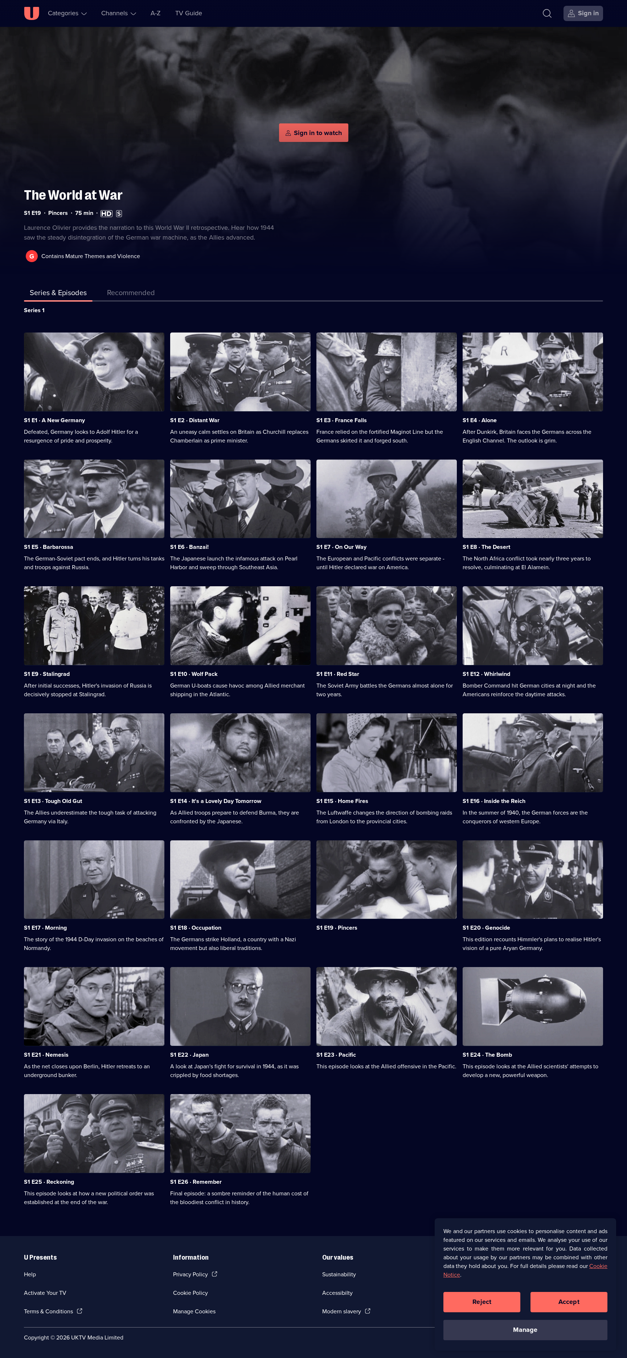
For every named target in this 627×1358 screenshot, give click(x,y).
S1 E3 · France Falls (341, 420)
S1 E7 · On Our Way (341, 547)
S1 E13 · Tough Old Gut (53, 801)
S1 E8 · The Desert (486, 547)
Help (30, 1274)
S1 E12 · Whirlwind (486, 674)
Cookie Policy (190, 1293)
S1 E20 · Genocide (486, 927)
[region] (525, 1284)
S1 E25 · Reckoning (49, 1182)
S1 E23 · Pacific (336, 1055)
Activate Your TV (45, 1293)
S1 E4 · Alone (480, 420)
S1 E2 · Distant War (195, 420)
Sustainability (339, 1274)
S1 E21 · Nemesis (46, 1055)
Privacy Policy (190, 1274)
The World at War (73, 195)
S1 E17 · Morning (45, 927)
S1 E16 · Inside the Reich (494, 801)
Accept (568, 1301)
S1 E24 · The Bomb (487, 1055)
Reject (481, 1301)
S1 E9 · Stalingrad (47, 674)
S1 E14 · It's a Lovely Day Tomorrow (215, 801)
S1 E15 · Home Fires (342, 801)
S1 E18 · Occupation (195, 927)
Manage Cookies (194, 1311)
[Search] (547, 13)
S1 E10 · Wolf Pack (194, 674)
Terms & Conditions (48, 1311)
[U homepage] (31, 13)
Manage (525, 1329)
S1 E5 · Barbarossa (48, 547)
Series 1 (34, 310)
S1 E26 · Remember (196, 1182)
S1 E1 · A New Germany (54, 420)
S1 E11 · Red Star (337, 674)
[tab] (131, 294)
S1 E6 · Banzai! (189, 547)
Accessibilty (337, 1293)
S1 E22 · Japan (189, 1055)
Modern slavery (341, 1311)
